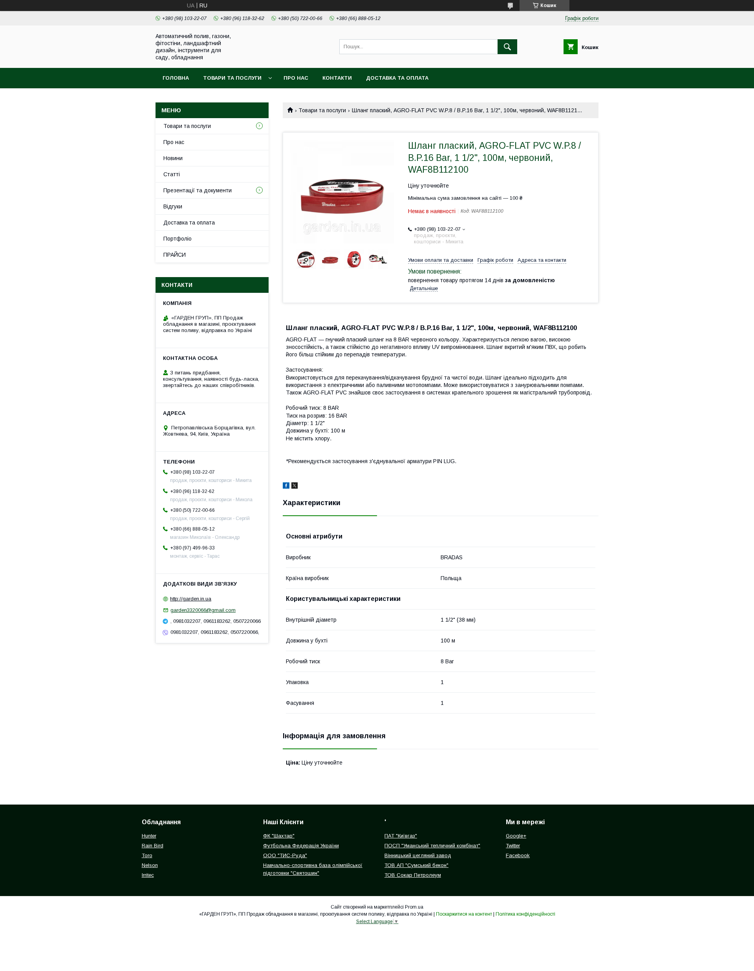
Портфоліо (177, 238)
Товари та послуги (232, 78)
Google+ (516, 836)
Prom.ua (414, 907)
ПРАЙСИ (174, 255)
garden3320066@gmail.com (203, 610)
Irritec (148, 875)
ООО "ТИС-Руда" (285, 855)
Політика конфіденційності (525, 914)
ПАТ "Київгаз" (400, 836)
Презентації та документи (197, 190)
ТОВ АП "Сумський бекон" (416, 865)
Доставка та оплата (397, 78)
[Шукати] (507, 46)
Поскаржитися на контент (464, 914)
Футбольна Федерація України (301, 846)
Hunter (149, 836)
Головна (176, 78)
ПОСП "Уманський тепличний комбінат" (432, 846)
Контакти (337, 78)
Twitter (513, 846)
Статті (171, 174)
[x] (294, 487)
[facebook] (286, 487)
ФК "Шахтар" (279, 836)
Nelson (150, 865)
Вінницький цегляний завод (417, 855)
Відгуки (172, 206)
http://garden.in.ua (190, 599)
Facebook (518, 855)
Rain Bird (152, 846)
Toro (147, 855)
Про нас (296, 78)
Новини (173, 158)
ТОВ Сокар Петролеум (412, 875)
